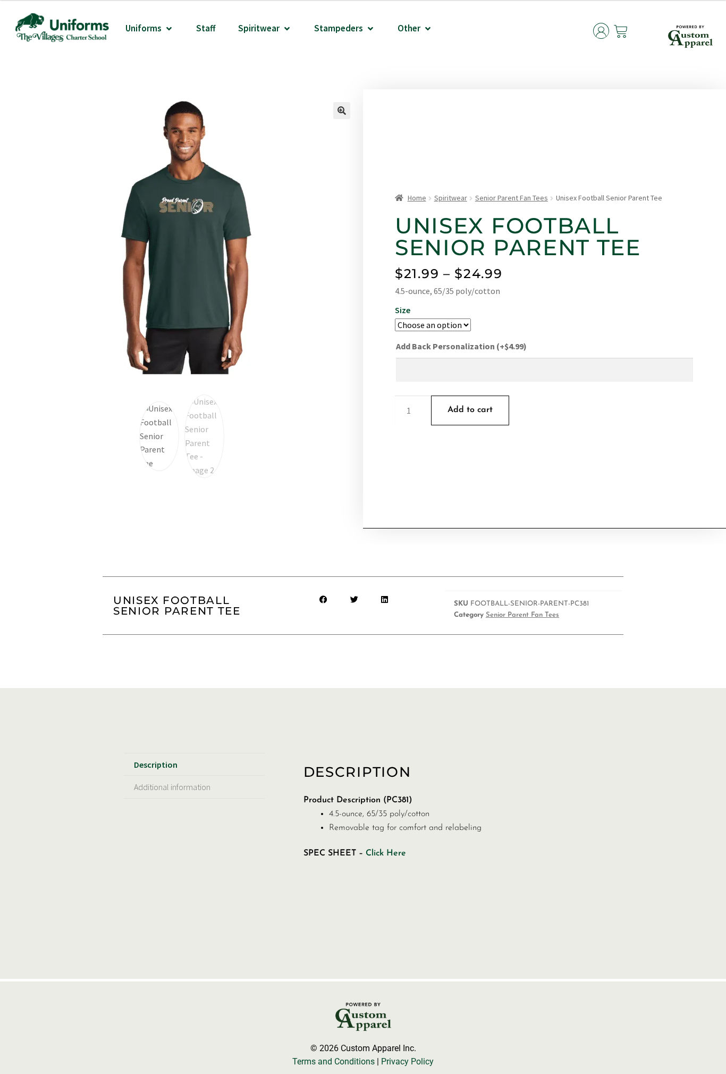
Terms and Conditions (333, 1061)
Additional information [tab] (172, 787)
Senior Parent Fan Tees (511, 198)
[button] (149, 29)
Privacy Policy (407, 1061)
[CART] (621, 31)
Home (417, 198)
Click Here (384, 853)
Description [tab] (156, 764)
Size (402, 310)
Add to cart (470, 410)
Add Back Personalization (461, 346)
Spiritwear (450, 198)
